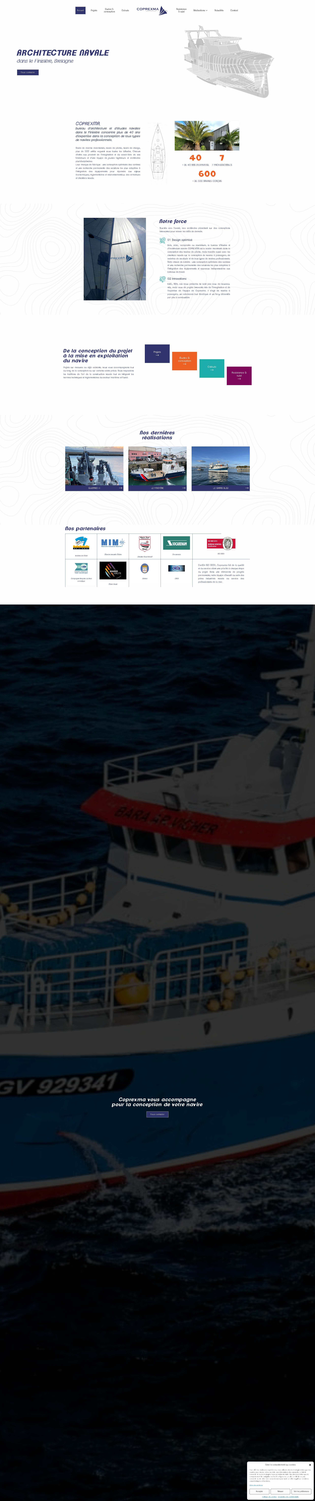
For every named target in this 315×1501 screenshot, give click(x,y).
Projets (94, 10)
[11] (94, 465)
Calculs (125, 10)
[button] (310, 1465)
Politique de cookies (269, 1496)
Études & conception (109, 10)
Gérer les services (256, 1485)
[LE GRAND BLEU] (221, 465)
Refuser (280, 1491)
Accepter (259, 1491)
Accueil (80, 10)
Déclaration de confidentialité (288, 1496)
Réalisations (199, 10)
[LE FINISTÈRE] (157, 465)
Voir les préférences (301, 1491)
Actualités (219, 10)
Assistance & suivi (181, 10)
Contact (234, 10)
